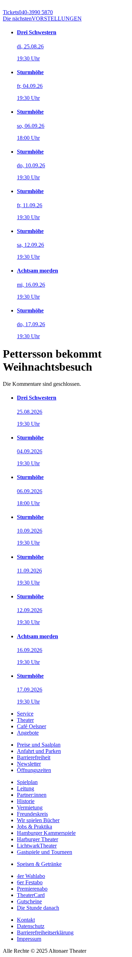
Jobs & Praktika (34, 827)
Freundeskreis (32, 814)
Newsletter (29, 764)
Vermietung (30, 808)
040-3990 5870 (28, 12)
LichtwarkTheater (37, 846)
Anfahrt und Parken (39, 751)
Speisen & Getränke (39, 864)
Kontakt (26, 920)
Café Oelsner (31, 726)
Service (25, 714)
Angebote (28, 733)
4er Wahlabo (31, 876)
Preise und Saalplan (39, 745)
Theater (25, 720)
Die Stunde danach (38, 908)
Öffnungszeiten (34, 770)
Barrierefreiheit (33, 757)
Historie (25, 801)
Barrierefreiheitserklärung (45, 932)
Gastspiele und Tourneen (44, 852)
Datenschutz (30, 926)
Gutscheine (29, 901)
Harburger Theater (37, 839)
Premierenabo (32, 889)
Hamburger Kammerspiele (46, 833)
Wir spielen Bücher (38, 820)
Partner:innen (31, 795)
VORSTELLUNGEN (42, 19)
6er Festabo (30, 882)
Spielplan (27, 782)
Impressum (29, 939)
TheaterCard (31, 895)
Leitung (25, 788)
